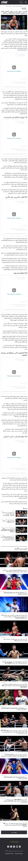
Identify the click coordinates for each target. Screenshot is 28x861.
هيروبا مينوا (12, 414)
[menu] (25, 2)
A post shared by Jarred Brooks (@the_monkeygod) (14, 391)
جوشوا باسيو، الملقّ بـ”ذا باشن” (15, 39)
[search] (21, 2)
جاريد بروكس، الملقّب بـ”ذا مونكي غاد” (16, 31)
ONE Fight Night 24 (22, 50)
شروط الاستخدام (19, 853)
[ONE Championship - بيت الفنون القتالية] (4, 2)
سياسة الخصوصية (9, 853)
